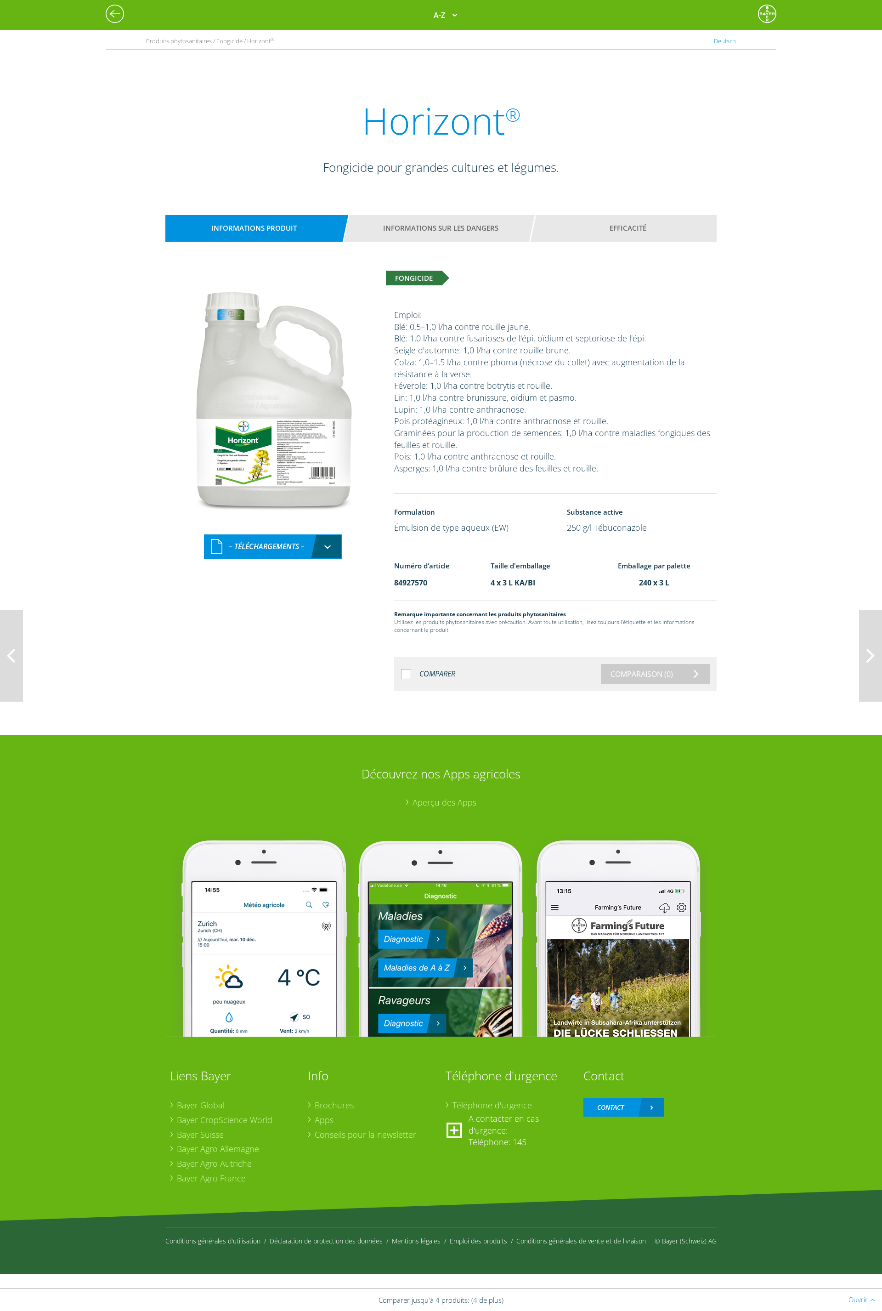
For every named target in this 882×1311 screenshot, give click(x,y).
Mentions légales (416, 1241)
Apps (324, 1119)
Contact (610, 1107)
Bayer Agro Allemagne (218, 1148)
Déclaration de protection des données (326, 1241)
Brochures (334, 1105)
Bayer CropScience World (224, 1119)
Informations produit (254, 228)
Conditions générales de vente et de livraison (581, 1241)
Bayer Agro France (211, 1178)
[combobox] (273, 546)
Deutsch (725, 41)
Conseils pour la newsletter (365, 1134)
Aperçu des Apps (444, 802)
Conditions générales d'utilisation (212, 1241)
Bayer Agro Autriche (214, 1163)
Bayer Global (201, 1105)
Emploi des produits (478, 1241)
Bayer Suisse (200, 1134)
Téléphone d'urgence (492, 1105)
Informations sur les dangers (440, 228)
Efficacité (628, 228)
